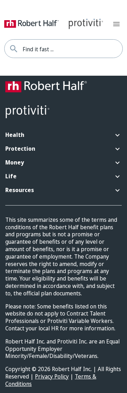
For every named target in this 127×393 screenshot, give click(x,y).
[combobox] (72, 49)
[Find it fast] (14, 49)
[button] (63, 135)
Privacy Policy (52, 376)
